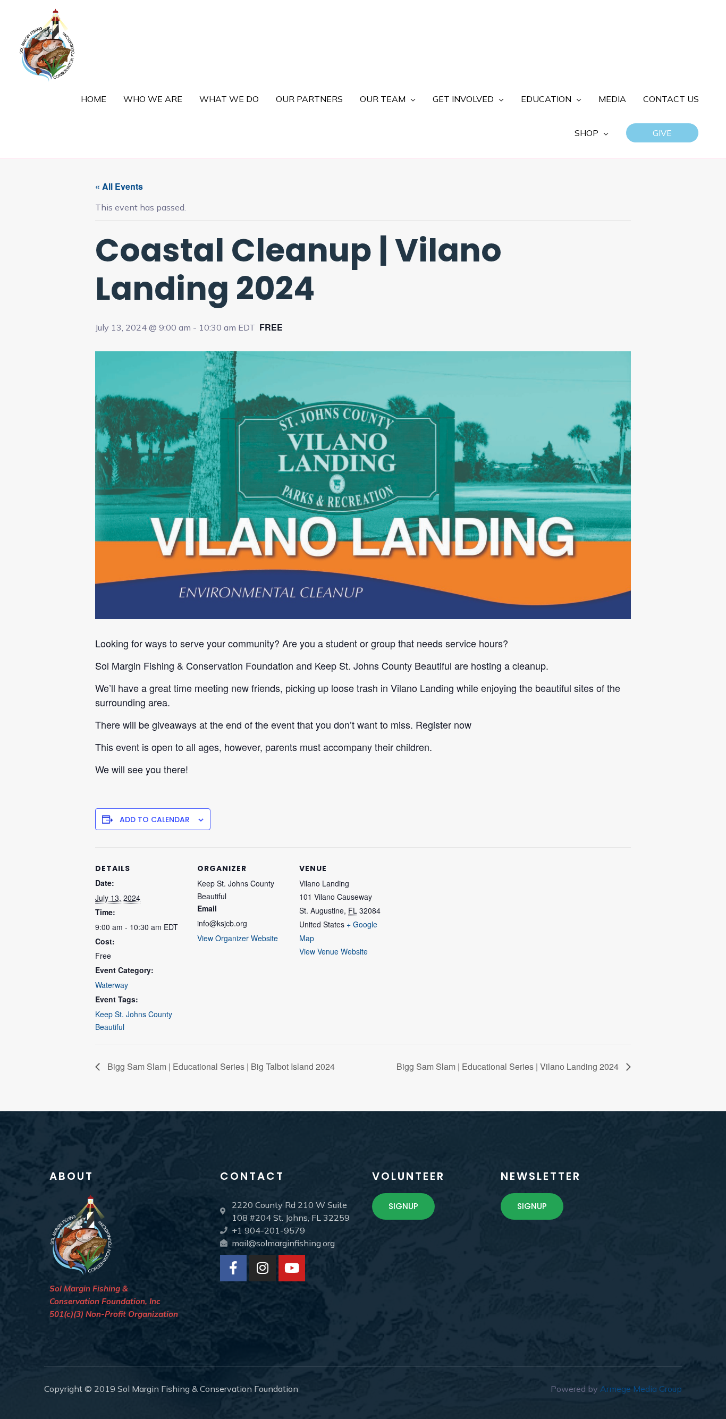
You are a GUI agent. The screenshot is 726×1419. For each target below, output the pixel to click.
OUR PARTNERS (309, 99)
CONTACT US (671, 99)
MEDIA (612, 99)
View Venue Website (333, 951)
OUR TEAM (383, 99)
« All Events (119, 186)
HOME (93, 99)
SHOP (586, 133)
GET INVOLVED (463, 99)
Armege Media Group (641, 1388)
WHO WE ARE (152, 99)
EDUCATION (546, 99)
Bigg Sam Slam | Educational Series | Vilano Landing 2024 (508, 1066)
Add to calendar (155, 819)
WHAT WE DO (229, 99)
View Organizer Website (237, 938)
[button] (662, 133)
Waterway (111, 984)
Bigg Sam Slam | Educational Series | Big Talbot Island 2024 (220, 1066)
